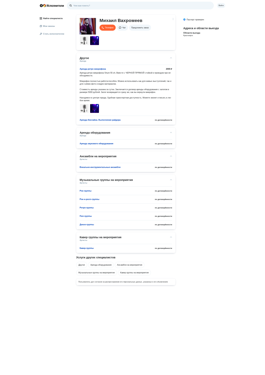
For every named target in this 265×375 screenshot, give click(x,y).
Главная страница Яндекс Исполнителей (52, 5)
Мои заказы (49, 26)
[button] (108, 28)
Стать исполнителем (53, 34)
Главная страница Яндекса (41, 5)
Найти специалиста (53, 18)
